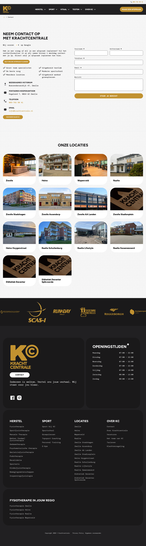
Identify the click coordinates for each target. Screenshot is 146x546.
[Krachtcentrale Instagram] (19, 400)
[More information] (128, 345)
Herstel (39, 9)
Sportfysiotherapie (19, 431)
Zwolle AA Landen (86, 214)
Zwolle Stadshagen (15, 214)
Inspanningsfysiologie (21, 476)
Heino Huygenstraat (16, 248)
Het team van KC (115, 439)
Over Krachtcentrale (117, 431)
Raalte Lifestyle (85, 248)
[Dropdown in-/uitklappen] (45, 9)
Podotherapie (16, 456)
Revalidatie (16, 460)
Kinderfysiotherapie (20, 468)
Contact (19, 375)
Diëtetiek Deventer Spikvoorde (51, 280)
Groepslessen (48, 435)
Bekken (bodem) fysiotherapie (17, 440)
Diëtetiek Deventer (15, 282)
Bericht (77, 77)
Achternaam (116, 49)
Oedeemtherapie (17, 444)
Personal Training (51, 443)
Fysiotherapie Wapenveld (22, 518)
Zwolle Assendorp (51, 214)
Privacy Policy (78, 533)
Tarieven (111, 443)
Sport (52, 9)
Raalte (116, 180)
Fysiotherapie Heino (20, 510)
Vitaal (63, 9)
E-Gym (45, 446)
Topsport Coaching (51, 439)
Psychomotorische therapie (23, 448)
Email (77, 68)
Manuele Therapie (18, 435)
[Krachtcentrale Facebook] (12, 400)
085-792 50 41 (16, 102)
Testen (76, 9)
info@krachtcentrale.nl (21, 111)
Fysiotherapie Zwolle (21, 506)
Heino (45, 180)
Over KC (89, 9)
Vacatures (112, 435)
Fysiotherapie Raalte (21, 514)
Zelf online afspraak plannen (16, 62)
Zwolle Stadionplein (123, 214)
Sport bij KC (48, 427)
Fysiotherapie (17, 427)
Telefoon (79, 58)
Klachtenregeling (115, 446)
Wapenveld (83, 180)
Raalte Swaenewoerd (124, 248)
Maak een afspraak (131, 9)
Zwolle (9, 180)
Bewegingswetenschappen (22, 472)
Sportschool (48, 431)
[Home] (25, 356)
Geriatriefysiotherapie (22, 452)
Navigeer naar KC (13, 117)
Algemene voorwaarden (93, 533)
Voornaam (79, 49)
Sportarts (15, 464)
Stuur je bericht (108, 96)
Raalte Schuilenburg (52, 248)
